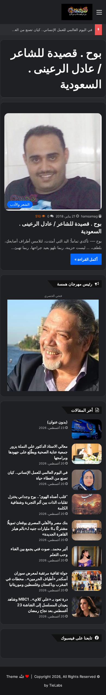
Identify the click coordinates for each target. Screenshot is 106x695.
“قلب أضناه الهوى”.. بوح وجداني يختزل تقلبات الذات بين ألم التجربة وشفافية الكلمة (38, 502)
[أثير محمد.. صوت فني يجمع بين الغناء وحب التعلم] (87, 556)
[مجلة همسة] (76, 12)
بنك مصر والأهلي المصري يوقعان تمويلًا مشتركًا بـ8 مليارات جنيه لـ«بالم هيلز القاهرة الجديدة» (37, 528)
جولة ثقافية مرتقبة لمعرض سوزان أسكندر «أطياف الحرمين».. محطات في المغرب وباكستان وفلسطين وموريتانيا (37, 579)
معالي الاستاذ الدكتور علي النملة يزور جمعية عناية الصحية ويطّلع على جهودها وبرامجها (38, 452)
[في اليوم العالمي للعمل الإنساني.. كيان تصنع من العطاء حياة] (87, 480)
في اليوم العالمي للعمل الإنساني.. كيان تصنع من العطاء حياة (52, 29)
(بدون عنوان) (57, 422)
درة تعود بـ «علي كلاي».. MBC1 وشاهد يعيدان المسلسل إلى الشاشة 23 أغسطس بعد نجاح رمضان (38, 605)
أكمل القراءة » (86, 259)
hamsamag (89, 216)
